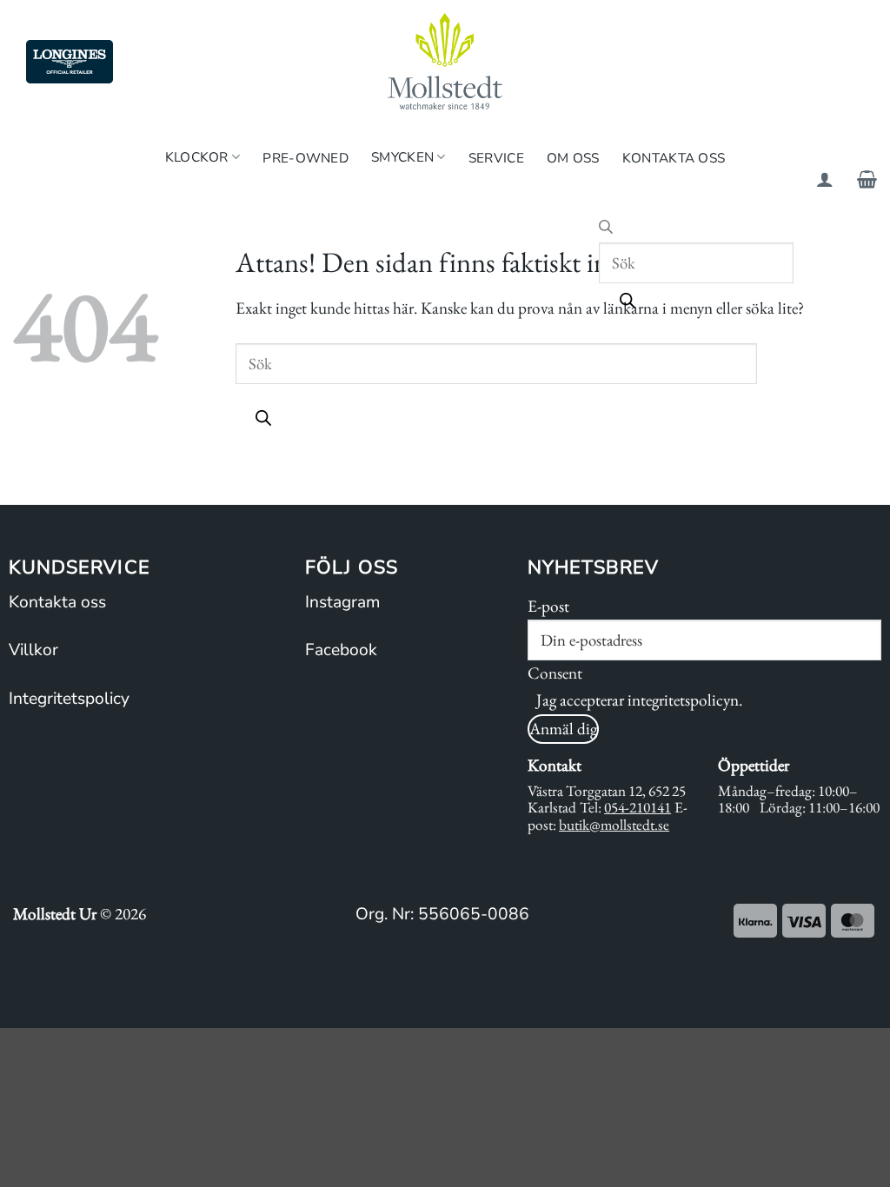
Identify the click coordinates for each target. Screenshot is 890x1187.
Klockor (197, 157)
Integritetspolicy (69, 698)
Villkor (33, 650)
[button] (825, 179)
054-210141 (637, 807)
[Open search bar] (606, 229)
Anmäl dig (563, 728)
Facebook (341, 650)
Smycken (402, 157)
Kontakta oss (57, 602)
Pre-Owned (305, 158)
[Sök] (627, 303)
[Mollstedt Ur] (445, 61)
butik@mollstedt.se (614, 824)
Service (496, 158)
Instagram (342, 602)
